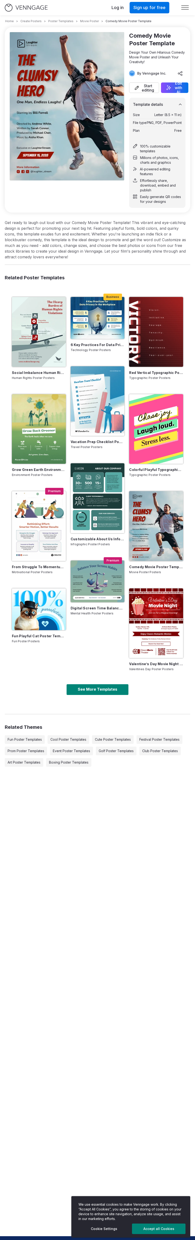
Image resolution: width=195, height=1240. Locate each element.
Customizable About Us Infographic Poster (98, 539)
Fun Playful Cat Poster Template (39, 636)
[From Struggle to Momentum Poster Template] (39, 526)
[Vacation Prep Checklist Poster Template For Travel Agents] (98, 401)
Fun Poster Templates (25, 739)
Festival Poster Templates (159, 739)
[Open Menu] (185, 7)
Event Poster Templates (71, 751)
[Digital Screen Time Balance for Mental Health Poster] (98, 581)
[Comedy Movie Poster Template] (156, 526)
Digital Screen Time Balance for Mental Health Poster (98, 608)
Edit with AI (178, 87)
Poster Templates (60, 21)
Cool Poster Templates (68, 739)
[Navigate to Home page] (26, 8)
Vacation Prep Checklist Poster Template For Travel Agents (98, 442)
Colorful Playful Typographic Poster (156, 470)
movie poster (89, 21)
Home (9, 21)
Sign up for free (149, 7)
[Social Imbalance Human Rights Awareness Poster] (39, 332)
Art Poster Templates (24, 762)
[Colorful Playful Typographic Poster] (156, 429)
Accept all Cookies (158, 1229)
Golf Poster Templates (116, 751)
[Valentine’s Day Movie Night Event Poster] (156, 623)
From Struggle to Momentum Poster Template (39, 567)
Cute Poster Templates (113, 739)
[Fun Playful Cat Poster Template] (39, 609)
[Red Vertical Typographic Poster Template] (156, 332)
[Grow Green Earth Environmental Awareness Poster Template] (39, 429)
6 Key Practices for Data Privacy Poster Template (98, 345)
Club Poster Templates (160, 751)
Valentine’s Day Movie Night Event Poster (156, 664)
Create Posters (31, 21)
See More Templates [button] (97, 689)
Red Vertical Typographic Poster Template (156, 373)
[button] (144, 87)
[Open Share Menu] (180, 73)
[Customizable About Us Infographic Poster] (98, 498)
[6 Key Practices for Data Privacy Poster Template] (98, 318)
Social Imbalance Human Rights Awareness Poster (39, 373)
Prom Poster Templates (26, 751)
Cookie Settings (104, 1229)
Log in (118, 7)
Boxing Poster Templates (68, 762)
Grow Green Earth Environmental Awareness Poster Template (39, 470)
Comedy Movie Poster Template (156, 567)
